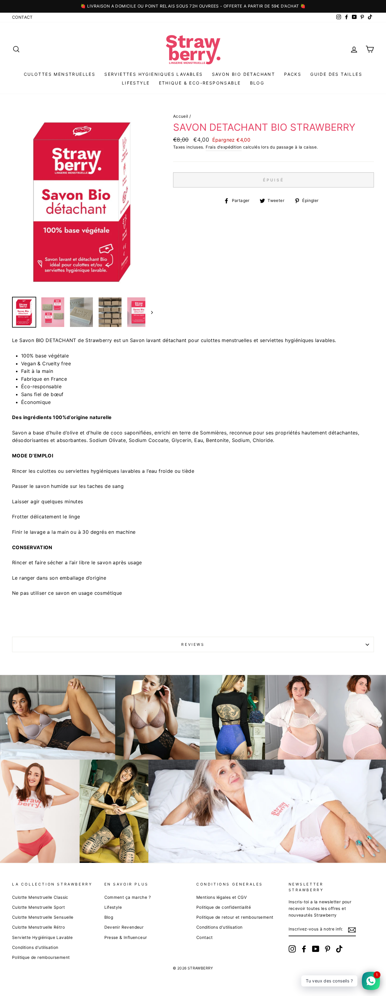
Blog (108, 917)
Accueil (180, 116)
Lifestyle (136, 82)
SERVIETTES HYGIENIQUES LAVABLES (153, 74)
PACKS (292, 74)
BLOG (257, 82)
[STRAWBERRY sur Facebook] (304, 949)
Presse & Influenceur (125, 937)
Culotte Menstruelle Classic (40, 897)
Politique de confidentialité (223, 907)
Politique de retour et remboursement (234, 917)
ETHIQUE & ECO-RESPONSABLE (200, 82)
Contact (22, 17)
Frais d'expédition (224, 147)
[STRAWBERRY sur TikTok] (339, 949)
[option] (193, 6)
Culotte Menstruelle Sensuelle (43, 917)
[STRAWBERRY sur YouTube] (315, 949)
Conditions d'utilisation (35, 947)
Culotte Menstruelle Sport (38, 907)
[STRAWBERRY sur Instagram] (292, 949)
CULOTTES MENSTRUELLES (59, 74)
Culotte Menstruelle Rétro (38, 927)
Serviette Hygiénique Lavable (42, 937)
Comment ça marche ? (127, 897)
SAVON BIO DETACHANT (243, 74)
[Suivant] (149, 312)
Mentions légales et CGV (221, 897)
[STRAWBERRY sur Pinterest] (327, 949)
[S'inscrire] (352, 930)
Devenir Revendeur (124, 927)
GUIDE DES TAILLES (336, 74)
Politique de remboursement (41, 957)
